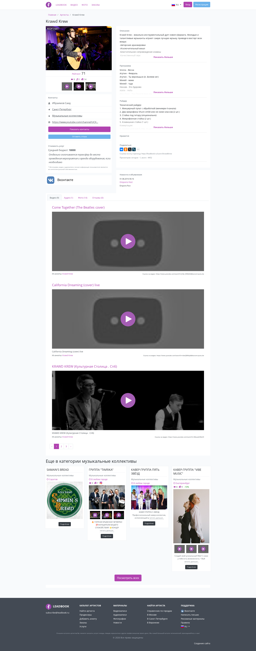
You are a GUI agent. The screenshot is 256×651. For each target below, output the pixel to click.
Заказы (96, 4)
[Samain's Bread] (65, 500)
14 (84, 79)
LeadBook (61, 4)
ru (177, 4)
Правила (185, 622)
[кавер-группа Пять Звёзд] (149, 497)
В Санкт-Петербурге (157, 618)
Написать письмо (190, 614)
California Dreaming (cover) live (76, 285)
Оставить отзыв (79, 136)
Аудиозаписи (120, 614)
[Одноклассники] (125, 149)
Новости (117, 622)
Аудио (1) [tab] (68, 197)
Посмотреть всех (128, 578)
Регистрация (201, 4)
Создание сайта (202, 643)
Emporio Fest (126, 182)
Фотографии (119, 618)
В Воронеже (153, 622)
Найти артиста (87, 610)
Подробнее (64, 524)
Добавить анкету (88, 618)
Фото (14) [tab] (82, 197)
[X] (130, 149)
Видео (74, 4)
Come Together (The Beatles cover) (78, 207)
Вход (187, 4)
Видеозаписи (120, 610)
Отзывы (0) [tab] (97, 197)
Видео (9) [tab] (54, 197)
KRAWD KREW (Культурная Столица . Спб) (84, 366)
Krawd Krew (67, 273)
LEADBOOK (60, 606)
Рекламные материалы (192, 618)
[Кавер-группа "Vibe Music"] (191, 516)
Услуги (83, 626)
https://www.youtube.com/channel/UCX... (75, 122)
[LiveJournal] (134, 149)
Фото (85, 4)
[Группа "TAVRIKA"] (107, 497)
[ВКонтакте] (121, 149)
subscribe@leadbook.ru (57, 612)
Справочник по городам (159, 610)
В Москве (152, 614)
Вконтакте (189, 610)
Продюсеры (86, 614)
